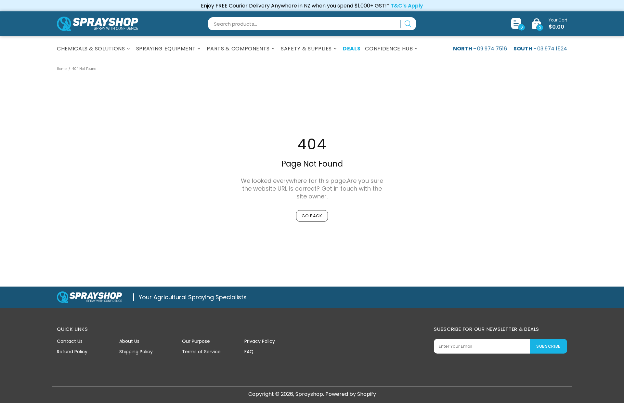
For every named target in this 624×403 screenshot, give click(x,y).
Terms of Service (201, 351)
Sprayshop (97, 24)
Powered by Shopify (350, 394)
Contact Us (70, 341)
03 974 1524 (552, 48)
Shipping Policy (136, 351)
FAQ (249, 351)
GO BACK (312, 216)
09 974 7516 (492, 48)
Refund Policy (72, 351)
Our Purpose (196, 341)
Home (62, 68)
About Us (129, 341)
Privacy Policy (259, 341)
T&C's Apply (407, 5)
